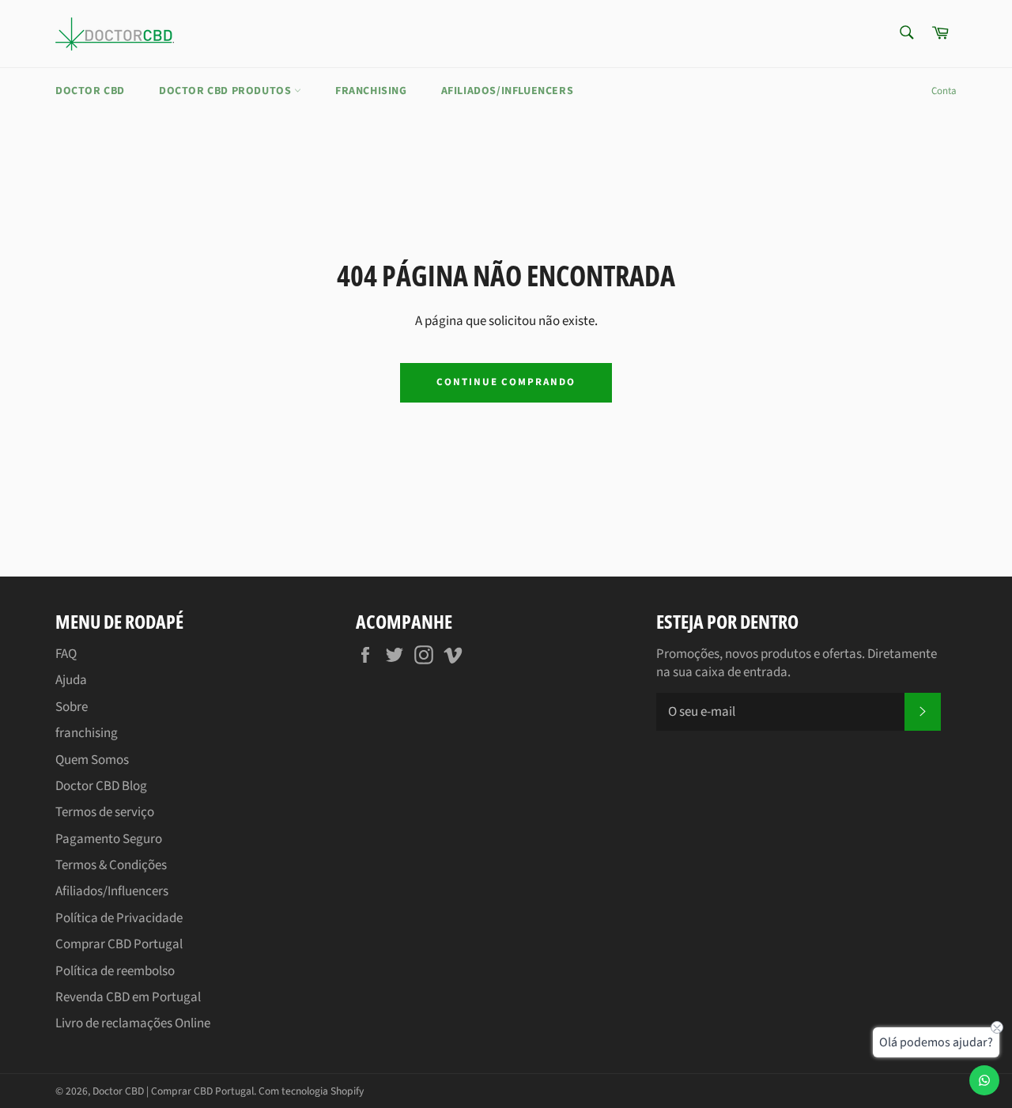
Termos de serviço (104, 812)
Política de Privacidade (119, 918)
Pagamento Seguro (108, 839)
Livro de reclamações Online (132, 1023)
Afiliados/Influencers (507, 91)
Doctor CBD (90, 91)
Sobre (71, 707)
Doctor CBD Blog (101, 786)
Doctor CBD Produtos (226, 91)
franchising (86, 733)
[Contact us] (984, 1080)
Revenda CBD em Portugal (128, 997)
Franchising (371, 91)
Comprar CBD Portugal (119, 944)
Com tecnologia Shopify (311, 1091)
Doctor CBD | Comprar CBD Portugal (173, 1091)
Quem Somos (92, 760)
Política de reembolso (115, 971)
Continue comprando (506, 382)
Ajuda (71, 680)
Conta (944, 91)
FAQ (66, 654)
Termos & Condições (111, 865)
